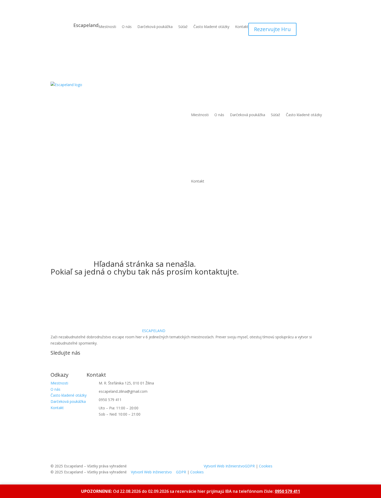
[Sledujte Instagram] (65, 362)
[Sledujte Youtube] (75, 362)
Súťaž (183, 27)
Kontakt (241, 27)
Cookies (197, 471)
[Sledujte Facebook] (55, 362)
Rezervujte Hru (272, 29)
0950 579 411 (287, 491)
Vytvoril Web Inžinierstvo (151, 471)
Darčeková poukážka (155, 27)
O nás (127, 27)
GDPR (181, 471)
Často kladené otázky (211, 27)
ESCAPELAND (153, 330)
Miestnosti (107, 27)
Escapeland (85, 25)
